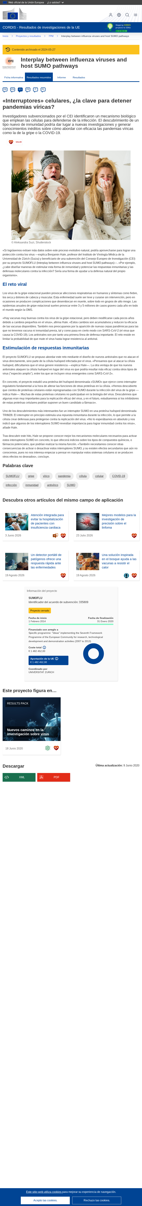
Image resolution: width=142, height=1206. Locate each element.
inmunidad (31, 485)
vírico (46, 476)
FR (27, 89)
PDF (56, 777)
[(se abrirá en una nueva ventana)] (14, 13)
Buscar (127, 15)
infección (11, 485)
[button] (119, 15)
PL (43, 89)
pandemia (64, 476)
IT (35, 89)
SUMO (71, 485)
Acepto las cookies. (45, 1200)
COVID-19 (118, 476)
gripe (31, 476)
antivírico (52, 485)
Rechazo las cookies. (97, 1200)
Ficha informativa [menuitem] (13, 77)
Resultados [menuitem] (79, 77)
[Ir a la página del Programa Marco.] (9, 62)
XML (22, 777)
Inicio (5, 36)
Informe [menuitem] (61, 77)
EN (12, 89)
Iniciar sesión (110, 15)
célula (83, 476)
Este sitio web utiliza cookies (44, 1191)
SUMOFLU (12, 476)
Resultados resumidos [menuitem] (39, 77)
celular (99, 476)
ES (20, 89)
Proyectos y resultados (28, 36)
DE (5, 89)
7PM (51, 36)
